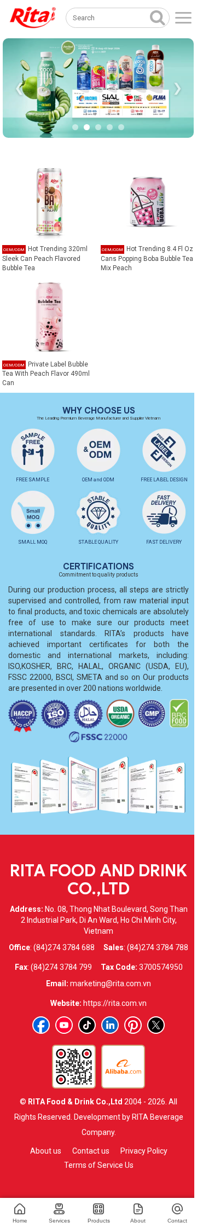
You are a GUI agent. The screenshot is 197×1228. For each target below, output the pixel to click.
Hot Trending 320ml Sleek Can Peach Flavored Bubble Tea (45, 258)
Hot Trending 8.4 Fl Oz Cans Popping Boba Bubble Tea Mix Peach (147, 258)
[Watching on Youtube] (64, 1025)
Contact (177, 1221)
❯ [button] (177, 88)
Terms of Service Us (99, 1165)
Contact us (90, 1150)
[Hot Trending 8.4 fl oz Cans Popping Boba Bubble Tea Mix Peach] (148, 200)
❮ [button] (19, 88)
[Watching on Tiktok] (87, 1025)
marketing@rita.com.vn (110, 983)
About (138, 1221)
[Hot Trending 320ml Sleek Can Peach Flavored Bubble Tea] (49, 200)
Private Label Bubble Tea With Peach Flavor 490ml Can (46, 373)
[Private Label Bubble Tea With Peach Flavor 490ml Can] (49, 316)
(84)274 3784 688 (64, 947)
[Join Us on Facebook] (41, 1025)
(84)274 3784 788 (157, 947)
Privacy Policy (143, 1150)
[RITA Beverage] (32, 17)
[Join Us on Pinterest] (133, 1025)
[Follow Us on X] (156, 1025)
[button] (75, 127)
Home (20, 1221)
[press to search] (157, 17)
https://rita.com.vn (115, 1003)
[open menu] (183, 18)
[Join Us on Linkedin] (110, 1025)
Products (99, 1221)
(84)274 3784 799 (61, 967)
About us (45, 1150)
